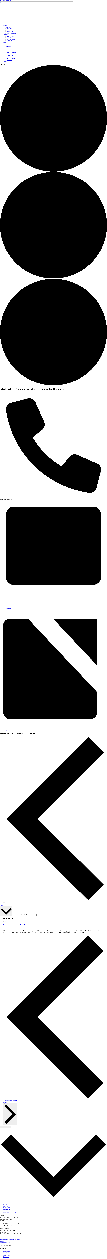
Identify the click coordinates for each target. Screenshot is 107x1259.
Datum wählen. (17, 915)
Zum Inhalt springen (5, 0)
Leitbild (9, 30)
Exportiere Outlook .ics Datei (11, 1212)
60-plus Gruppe (11, 39)
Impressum (6, 1252)
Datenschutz (6, 1251)
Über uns (9, 28)
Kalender (9, 40)
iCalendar (5, 1206)
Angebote (6, 34)
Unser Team (10, 31)
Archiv (5, 42)
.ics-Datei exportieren (9, 1210)
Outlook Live (6, 1209)
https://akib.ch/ (9, 730)
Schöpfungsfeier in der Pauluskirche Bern (15, 924)
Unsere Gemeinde (11, 33)
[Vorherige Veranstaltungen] (55, 901)
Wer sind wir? (7, 27)
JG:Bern (9, 37)
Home (5, 25)
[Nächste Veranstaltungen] (4, 902)
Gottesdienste (10, 36)
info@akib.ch (7, 608)
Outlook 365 (6, 1207)
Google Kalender (7, 1204)
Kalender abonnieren (6, 1127)
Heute (1, 905)
